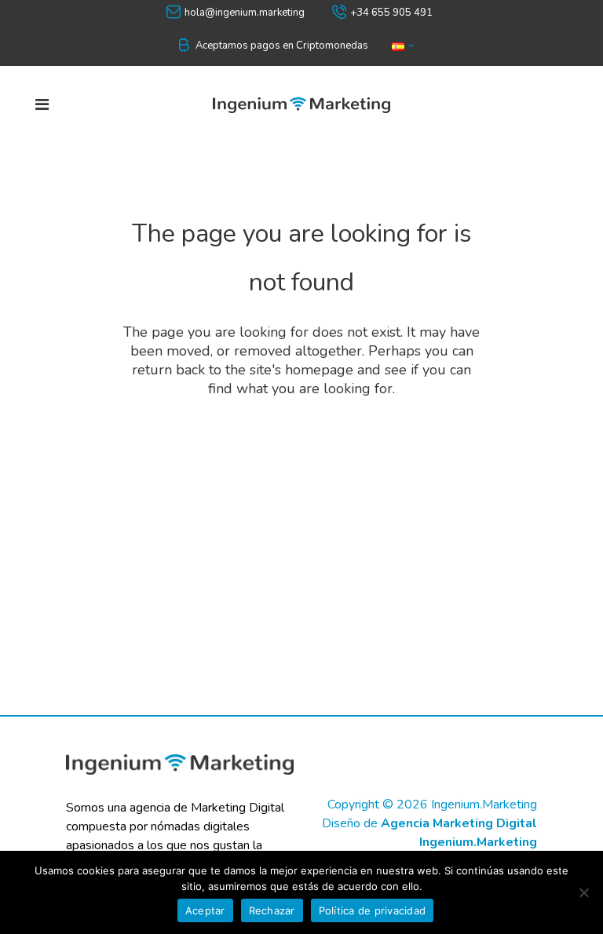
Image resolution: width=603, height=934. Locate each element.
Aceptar (205, 910)
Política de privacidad (372, 910)
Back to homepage (302, 453)
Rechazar (272, 910)
